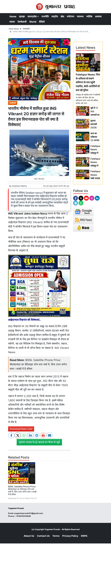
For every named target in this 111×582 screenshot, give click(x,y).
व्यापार (12, 21)
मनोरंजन (70, 16)
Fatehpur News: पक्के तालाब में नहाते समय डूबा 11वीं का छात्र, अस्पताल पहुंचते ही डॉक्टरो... (95, 175)
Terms (56, 536)
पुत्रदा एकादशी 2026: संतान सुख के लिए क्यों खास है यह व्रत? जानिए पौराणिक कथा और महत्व (94, 124)
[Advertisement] (55, 562)
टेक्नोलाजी (22, 21)
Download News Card (21, 429)
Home (12, 16)
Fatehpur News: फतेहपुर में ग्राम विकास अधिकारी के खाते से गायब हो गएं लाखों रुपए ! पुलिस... (95, 150)
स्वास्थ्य (80, 16)
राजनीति (45, 16)
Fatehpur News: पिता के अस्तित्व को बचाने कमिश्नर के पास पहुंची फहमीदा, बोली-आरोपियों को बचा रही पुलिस (88, 82)
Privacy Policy (70, 536)
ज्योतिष (89, 16)
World (32, 21)
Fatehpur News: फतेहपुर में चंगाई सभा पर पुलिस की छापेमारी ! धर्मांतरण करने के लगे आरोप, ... (95, 162)
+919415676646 (23, 516)
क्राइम (22, 16)
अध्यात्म (98, 16)
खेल (62, 16)
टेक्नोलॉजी (26, 29)
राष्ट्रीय (54, 16)
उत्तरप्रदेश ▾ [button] (33, 16)
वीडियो (42, 21)
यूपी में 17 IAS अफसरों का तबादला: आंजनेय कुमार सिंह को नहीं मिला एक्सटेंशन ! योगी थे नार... (94, 111)
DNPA (84, 536)
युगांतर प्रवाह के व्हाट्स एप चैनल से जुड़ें (39, 442)
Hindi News (14, 29)
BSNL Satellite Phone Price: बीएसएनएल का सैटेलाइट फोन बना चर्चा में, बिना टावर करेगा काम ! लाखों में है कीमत (38, 364)
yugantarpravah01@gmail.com (28, 513)
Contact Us (43, 536)
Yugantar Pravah (52, 529)
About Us (29, 536)
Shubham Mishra (19, 186)
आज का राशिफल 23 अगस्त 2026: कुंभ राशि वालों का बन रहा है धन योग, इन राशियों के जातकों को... (95, 137)
